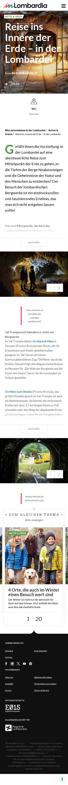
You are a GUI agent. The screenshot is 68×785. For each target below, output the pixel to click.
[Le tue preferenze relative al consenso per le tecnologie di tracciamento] (62, 779)
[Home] (25, 5)
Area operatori (40, 651)
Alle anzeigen (34, 520)
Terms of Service (41, 690)
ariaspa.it (9, 651)
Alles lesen (34, 242)
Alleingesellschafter (43, 677)
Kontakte (9, 683)
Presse (8, 690)
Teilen (15, 84)
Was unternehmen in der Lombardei (25, 130)
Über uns (9, 677)
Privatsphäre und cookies (45, 683)
